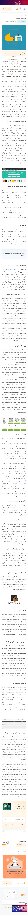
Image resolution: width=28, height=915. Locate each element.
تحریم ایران (15, 66)
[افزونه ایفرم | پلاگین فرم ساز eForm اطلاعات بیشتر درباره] (6, 825)
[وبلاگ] (25, 15)
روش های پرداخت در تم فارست (11, 54)
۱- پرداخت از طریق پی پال (13, 56)
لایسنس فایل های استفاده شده (11, 41)
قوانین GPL (16, 38)
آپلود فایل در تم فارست (13, 48)
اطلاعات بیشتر (10, 825)
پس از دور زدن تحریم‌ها (13, 74)
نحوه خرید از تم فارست (13, 51)
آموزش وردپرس (20, 16)
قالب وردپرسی (11, 269)
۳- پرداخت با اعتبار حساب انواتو (11, 64)
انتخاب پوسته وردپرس (18, 484)
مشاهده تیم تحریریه (21, 844)
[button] (24, 831)
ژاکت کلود (7, 907)
